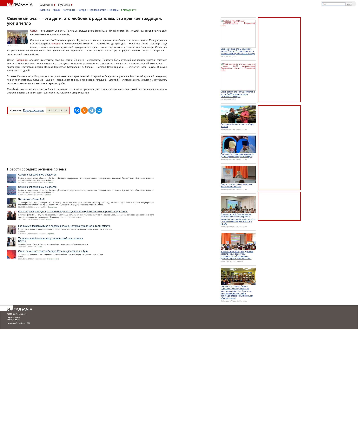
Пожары (113, 10)
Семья (33, 30)
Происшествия (97, 10)
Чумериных (22, 60)
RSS (28, 323)
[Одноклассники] (84, 110)
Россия (56, 43)
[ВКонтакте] (77, 110)
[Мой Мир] (99, 110)
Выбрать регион (13, 320)
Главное (45, 10)
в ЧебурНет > (129, 10)
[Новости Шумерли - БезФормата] (17, 3)
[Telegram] (91, 110)
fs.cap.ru (15, 45)
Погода (81, 10)
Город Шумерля (33, 110)
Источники (69, 10)
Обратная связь (13, 318)
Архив (56, 10)
